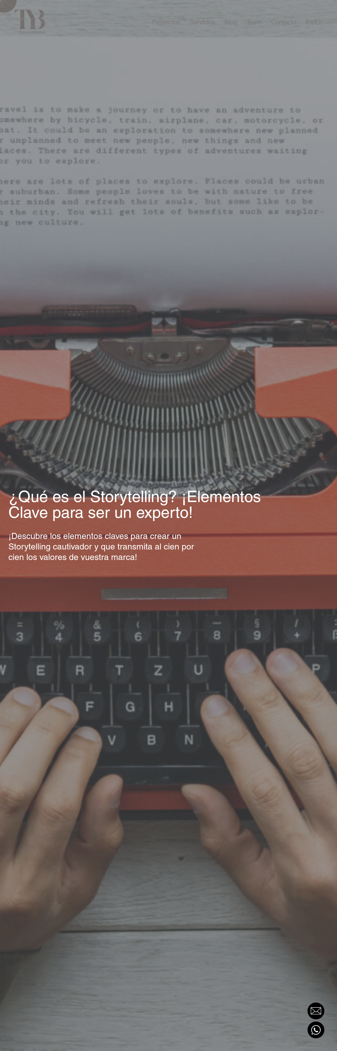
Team (254, 22)
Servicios (202, 22)
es (309, 22)
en (318, 22)
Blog (231, 22)
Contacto (283, 22)
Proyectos (166, 22)
